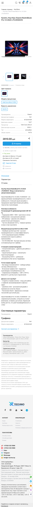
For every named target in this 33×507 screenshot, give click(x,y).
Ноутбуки (4, 423)
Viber (5, 450)
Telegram (7, 453)
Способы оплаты (6, 435)
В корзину (17, 144)
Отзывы (4, 440)
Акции (3, 420)
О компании (18, 420)
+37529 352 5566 (9, 445)
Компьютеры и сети (7, 425)
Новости (17, 423)
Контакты (17, 425)
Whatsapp (7, 455)
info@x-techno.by (9, 457)
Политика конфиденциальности (23, 427)
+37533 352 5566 (9, 448)
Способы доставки (7, 438)
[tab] (16, 176)
